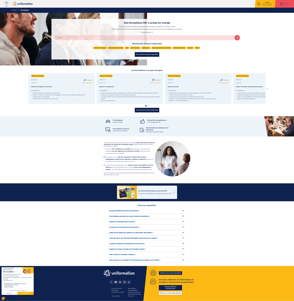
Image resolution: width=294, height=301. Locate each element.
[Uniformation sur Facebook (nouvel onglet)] (111, 283)
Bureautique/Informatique (116, 47)
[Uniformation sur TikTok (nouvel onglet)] (129, 283)
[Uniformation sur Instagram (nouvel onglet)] (124, 283)
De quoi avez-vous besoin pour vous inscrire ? (124, 227)
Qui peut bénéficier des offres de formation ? (124, 210)
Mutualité (190, 47)
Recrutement (115, 290)
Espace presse (132, 288)
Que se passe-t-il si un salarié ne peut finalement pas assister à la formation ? (134, 260)
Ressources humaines (100, 47)
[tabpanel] (61, 88)
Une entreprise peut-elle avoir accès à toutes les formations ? (129, 216)
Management (146, 47)
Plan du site (131, 296)
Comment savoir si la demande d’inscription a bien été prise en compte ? (133, 238)
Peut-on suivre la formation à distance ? (122, 254)
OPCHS (197, 47)
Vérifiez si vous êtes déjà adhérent (170, 293)
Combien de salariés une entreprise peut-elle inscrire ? (127, 243)
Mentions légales (132, 290)
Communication (135, 47)
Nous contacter (115, 296)
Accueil (14, 10)
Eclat (127, 47)
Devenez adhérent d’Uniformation (170, 287)
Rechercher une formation (237, 37)
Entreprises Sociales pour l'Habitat (161, 47)
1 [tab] (146, 106)
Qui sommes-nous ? (116, 288)
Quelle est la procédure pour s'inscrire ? (122, 221)
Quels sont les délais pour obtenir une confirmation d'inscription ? (131, 232)
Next (267, 88)
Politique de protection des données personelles (134, 293)
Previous (26, 88)
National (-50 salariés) (179, 47)
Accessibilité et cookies (117, 292)
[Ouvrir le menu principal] (5, 4)
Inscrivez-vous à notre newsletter (170, 273)
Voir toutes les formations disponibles (147, 54)
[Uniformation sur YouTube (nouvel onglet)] (116, 283)
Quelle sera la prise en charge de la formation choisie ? (127, 249)
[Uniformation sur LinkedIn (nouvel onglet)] (120, 283)
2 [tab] (148, 106)
